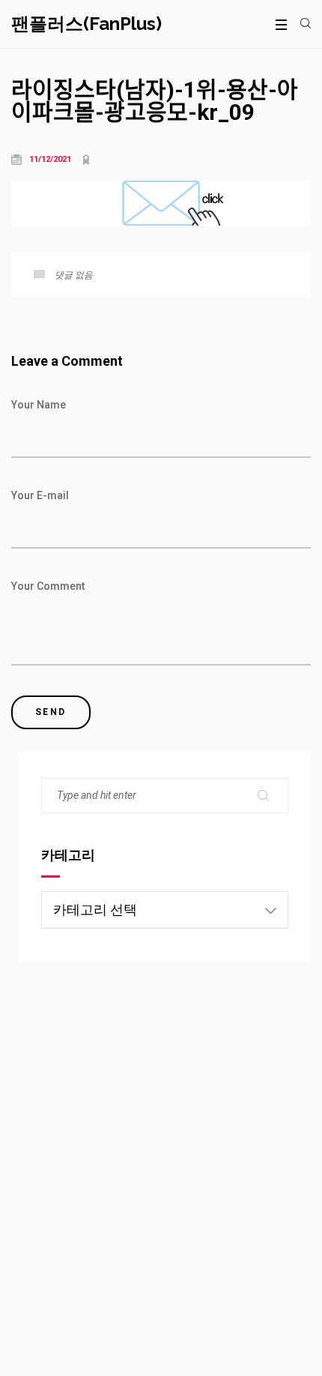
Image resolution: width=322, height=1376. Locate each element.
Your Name (38, 405)
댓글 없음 (74, 275)
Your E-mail (40, 495)
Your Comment (48, 586)
